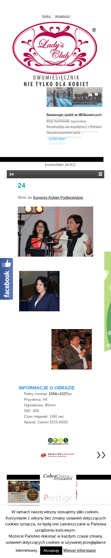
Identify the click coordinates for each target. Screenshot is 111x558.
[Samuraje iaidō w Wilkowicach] (74, 106)
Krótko (46, 16)
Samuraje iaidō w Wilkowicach (74, 115)
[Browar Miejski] (24, 491)
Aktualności (62, 16)
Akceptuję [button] (51, 551)
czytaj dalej (57, 143)
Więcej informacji (79, 550)
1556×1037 (58, 394)
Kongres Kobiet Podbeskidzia (58, 197)
